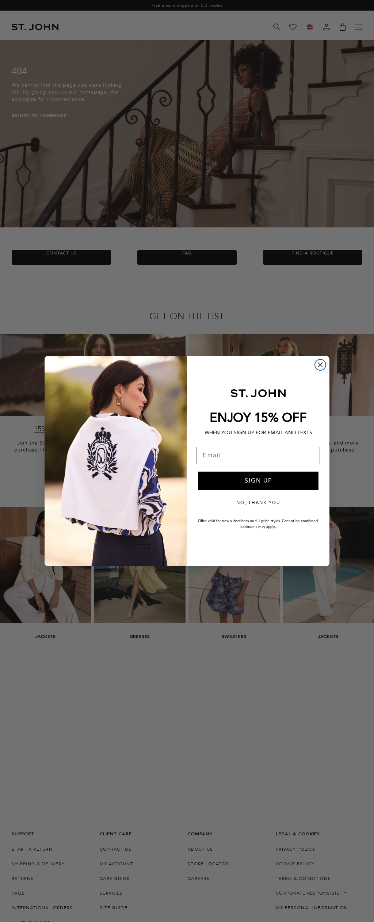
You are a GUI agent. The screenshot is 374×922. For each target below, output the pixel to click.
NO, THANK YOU (258, 502)
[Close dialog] (320, 364)
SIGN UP (258, 480)
